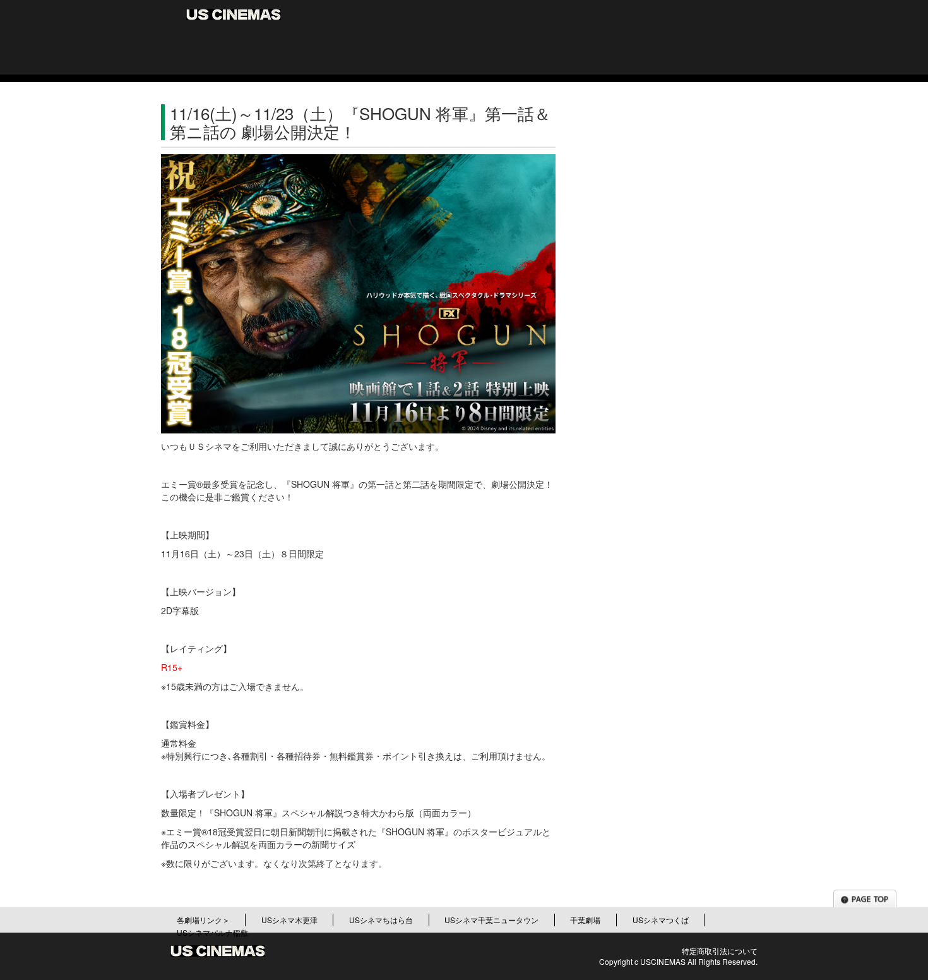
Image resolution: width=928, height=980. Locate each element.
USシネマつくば (661, 919)
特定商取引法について (720, 950)
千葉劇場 (585, 919)
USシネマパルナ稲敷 (212, 932)
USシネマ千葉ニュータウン (491, 919)
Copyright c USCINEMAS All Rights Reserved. (678, 961)
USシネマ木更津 (289, 919)
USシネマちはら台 (381, 919)
